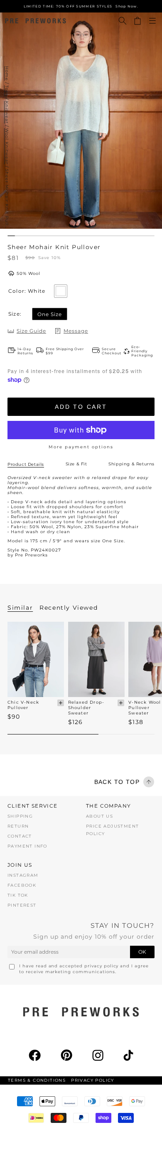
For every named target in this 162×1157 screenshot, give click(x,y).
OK (142, 952)
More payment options (81, 447)
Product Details (25, 464)
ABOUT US (99, 816)
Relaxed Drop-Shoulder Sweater (86, 708)
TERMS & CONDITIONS (37, 1080)
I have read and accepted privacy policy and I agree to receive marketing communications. (84, 968)
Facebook (21, 885)
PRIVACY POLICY (92, 1080)
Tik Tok (17, 895)
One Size (49, 314)
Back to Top (117, 782)
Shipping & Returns (131, 464)
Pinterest (22, 905)
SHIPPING (20, 816)
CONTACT (19, 836)
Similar (20, 607)
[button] (122, 20)
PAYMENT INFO (27, 846)
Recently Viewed (68, 607)
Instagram (23, 875)
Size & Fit (76, 464)
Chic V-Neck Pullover (23, 705)
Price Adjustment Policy (112, 829)
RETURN (18, 826)
